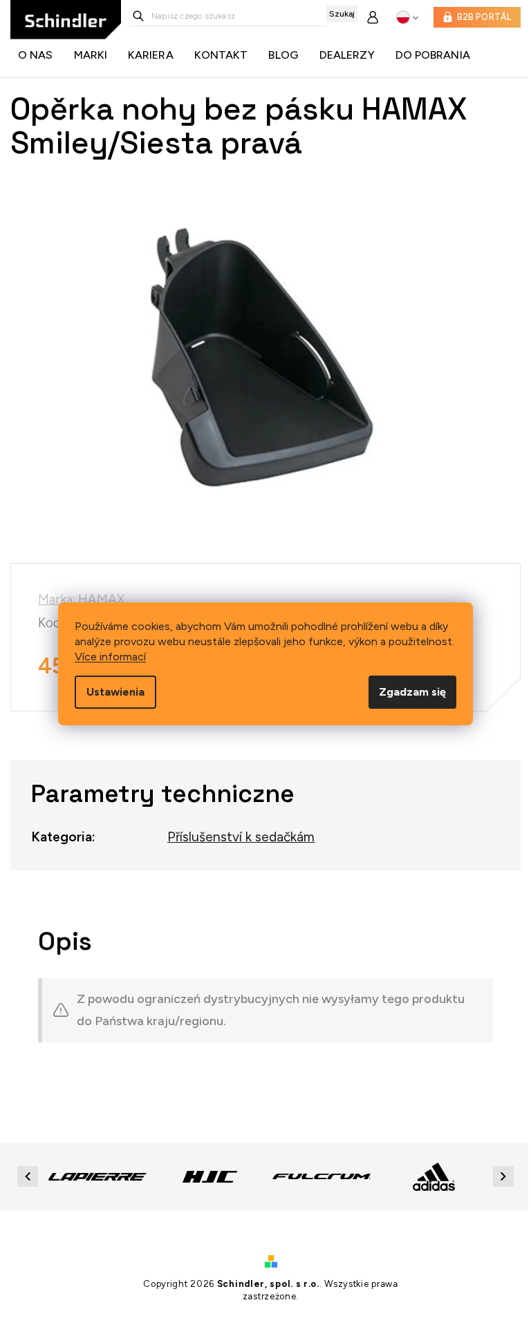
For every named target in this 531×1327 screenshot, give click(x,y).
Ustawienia (115, 691)
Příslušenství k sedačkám (241, 837)
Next (505, 1176)
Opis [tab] (65, 941)
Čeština (407, 17)
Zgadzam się (412, 691)
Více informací (110, 656)
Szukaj (342, 14)
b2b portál (484, 17)
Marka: (81, 599)
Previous (29, 1176)
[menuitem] (39, 55)
